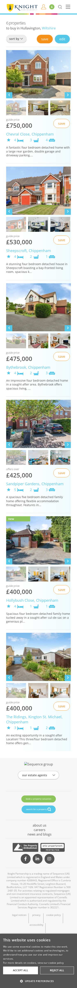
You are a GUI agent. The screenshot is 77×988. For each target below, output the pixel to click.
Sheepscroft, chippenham (28, 250)
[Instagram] (49, 859)
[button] (38, 981)
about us (39, 825)
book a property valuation (38, 798)
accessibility (36, 924)
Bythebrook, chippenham (28, 367)
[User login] (43, 6)
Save (44, 39)
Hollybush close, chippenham (32, 600)
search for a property (36, 809)
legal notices (19, 915)
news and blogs (40, 834)
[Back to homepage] (68, 6)
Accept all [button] (20, 970)
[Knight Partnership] (22, 7)
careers (39, 830)
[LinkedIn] (38, 859)
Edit (62, 39)
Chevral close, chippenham (30, 134)
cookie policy (53, 915)
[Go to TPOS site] (25, 847)
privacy (36, 915)
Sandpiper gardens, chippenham (35, 483)
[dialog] (38, 961)
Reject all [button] (57, 970)
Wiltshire (49, 28)
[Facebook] (26, 859)
